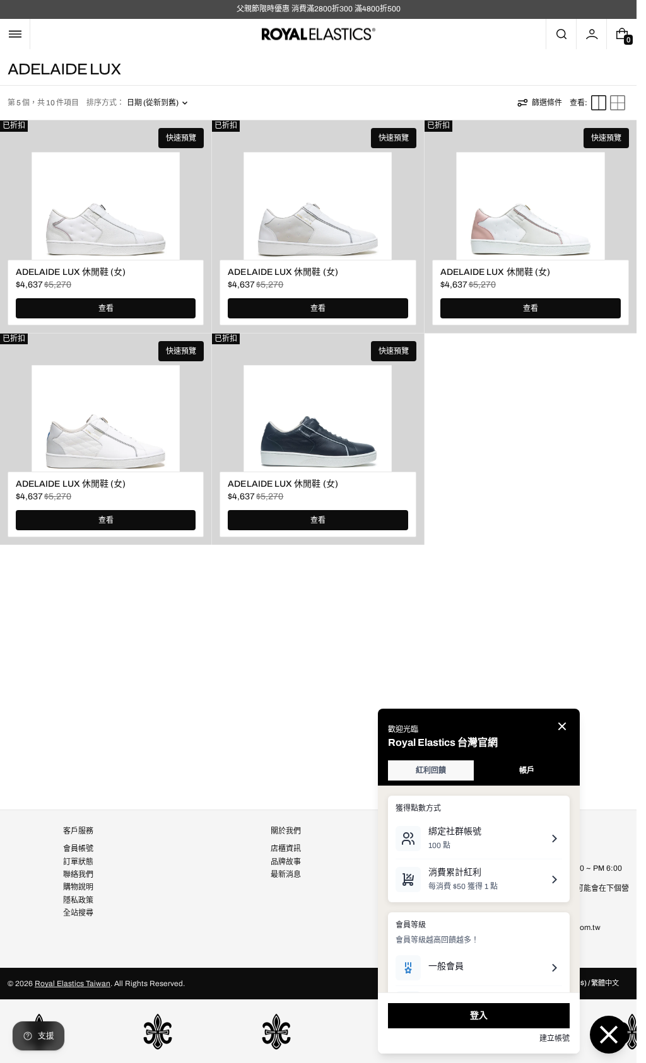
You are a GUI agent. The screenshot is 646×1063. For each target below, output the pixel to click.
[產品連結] (105, 226)
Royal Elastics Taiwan (72, 983)
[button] (15, 34)
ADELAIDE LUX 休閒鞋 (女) (71, 272)
